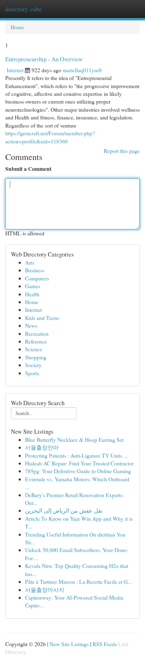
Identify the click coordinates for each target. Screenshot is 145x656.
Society (33, 365)
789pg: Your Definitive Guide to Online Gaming (78, 471)
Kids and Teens (42, 317)
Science (33, 349)
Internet (15, 70)
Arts (29, 262)
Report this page (122, 150)
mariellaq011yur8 (82, 70)
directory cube (23, 9)
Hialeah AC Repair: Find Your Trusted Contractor (79, 463)
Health (32, 294)
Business (34, 270)
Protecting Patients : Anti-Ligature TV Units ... (76, 455)
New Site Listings (69, 644)
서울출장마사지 (44, 589)
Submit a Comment (28, 169)
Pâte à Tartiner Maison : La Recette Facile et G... (78, 581)
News (31, 325)
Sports (32, 373)
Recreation (37, 333)
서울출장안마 (42, 447)
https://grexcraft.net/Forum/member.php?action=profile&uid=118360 (50, 136)
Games (32, 286)
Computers (37, 278)
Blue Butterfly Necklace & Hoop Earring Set (74, 439)
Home (17, 27)
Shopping (35, 357)
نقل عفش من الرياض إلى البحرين (63, 510)
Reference (36, 341)
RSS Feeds (105, 644)
